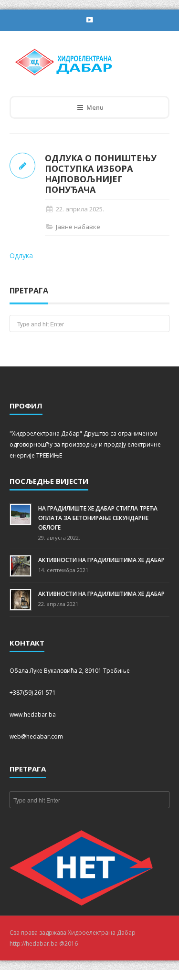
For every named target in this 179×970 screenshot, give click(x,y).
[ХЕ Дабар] (83, 61)
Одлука (21, 255)
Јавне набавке (78, 226)
